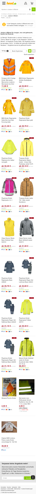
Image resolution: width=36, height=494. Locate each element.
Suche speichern (29, 54)
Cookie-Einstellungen (27, 489)
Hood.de (12, 3)
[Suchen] (34, 9)
